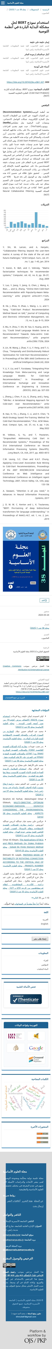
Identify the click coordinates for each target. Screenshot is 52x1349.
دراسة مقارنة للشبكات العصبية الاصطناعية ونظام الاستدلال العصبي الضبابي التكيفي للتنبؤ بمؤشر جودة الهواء (23, 828)
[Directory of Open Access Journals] (36, 1036)
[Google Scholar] (36, 1048)
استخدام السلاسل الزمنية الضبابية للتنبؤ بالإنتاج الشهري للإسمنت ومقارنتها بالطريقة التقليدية (23, 772)
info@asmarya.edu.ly (13, 1239)
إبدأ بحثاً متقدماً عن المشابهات (26, 903)
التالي (36, 897)
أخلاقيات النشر (13, 1200)
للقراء (46, 960)
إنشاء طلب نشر (40, 939)
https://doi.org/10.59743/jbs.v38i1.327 (25, 82)
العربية (45, 919)
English (44, 923)
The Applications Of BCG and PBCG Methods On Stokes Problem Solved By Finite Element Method (23, 843)
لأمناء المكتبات (42, 969)
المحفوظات (34, 9)
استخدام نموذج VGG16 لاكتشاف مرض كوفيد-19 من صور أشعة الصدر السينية (23, 720)
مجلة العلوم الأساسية (15, 3)
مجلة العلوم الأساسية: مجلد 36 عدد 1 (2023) (24, 760)
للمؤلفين (44, 964)
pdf (43, 600)
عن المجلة (38, 1200)
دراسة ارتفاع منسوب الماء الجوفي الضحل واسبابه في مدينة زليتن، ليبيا (23, 787)
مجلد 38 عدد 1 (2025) (17, 9)
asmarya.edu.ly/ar (12, 1234)
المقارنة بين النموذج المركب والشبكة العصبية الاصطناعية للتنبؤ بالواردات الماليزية (23, 735)
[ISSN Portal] (16, 1036)
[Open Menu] (3, 3)
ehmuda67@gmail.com (26, 1316)
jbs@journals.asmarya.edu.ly (18, 1249)
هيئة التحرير (27, 1200)
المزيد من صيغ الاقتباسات (15, 697)
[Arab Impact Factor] (16, 1048)
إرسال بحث (38, 1206)
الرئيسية (45, 9)
